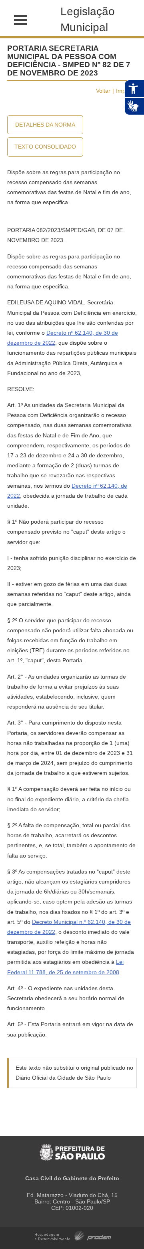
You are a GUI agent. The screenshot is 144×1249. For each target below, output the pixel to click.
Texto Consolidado (45, 146)
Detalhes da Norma (45, 124)
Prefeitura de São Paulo (72, 1148)
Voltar (103, 90)
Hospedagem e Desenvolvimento (73, 1235)
